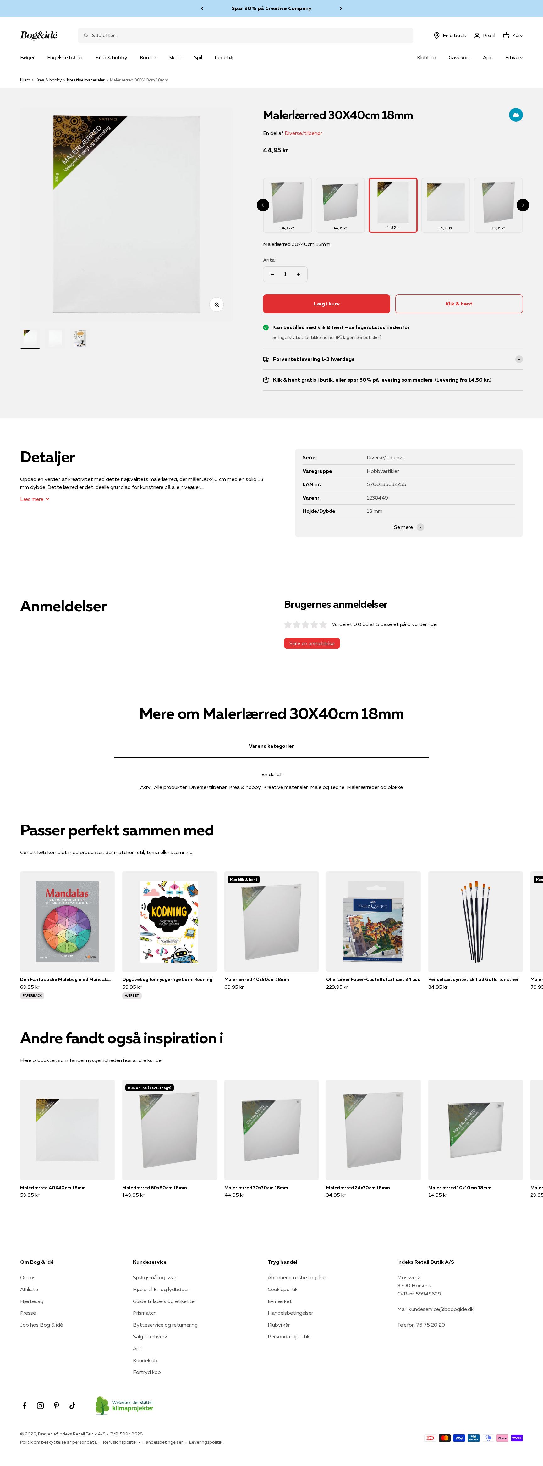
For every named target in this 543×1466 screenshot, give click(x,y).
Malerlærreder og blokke (375, 787)
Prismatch (144, 1313)
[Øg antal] (298, 274)
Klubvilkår (279, 1325)
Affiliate (29, 1289)
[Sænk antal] (272, 274)
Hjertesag (31, 1301)
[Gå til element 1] (30, 338)
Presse (28, 1313)
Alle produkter (170, 787)
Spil (198, 57)
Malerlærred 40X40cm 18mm (53, 1187)
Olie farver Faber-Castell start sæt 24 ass (373, 979)
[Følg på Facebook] (24, 1406)
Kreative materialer (86, 79)
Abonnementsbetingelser (297, 1277)
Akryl (145, 787)
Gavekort (459, 57)
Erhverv (514, 57)
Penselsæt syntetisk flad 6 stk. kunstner (473, 979)
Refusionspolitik (119, 1442)
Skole (175, 57)
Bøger (27, 57)
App (488, 57)
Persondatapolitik (289, 1336)
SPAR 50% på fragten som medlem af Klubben (271, 8)
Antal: (270, 260)
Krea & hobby (111, 57)
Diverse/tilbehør (303, 133)
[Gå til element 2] (55, 338)
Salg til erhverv (150, 1336)
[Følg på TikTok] (72, 1406)
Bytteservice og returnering (165, 1325)
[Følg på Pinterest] (56, 1406)
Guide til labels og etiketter (164, 1301)
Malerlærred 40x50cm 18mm (256, 979)
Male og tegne (327, 787)
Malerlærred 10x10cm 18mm (459, 1187)
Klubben (426, 57)
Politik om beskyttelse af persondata (58, 1442)
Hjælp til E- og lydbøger (161, 1289)
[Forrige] (202, 8)
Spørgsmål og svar (154, 1277)
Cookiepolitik (283, 1289)
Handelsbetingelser (290, 1313)
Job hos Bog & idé (41, 1325)
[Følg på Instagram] (40, 1406)
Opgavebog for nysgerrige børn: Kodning (167, 979)
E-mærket (280, 1301)
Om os (28, 1277)
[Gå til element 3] (80, 338)
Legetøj (224, 57)
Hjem (25, 79)
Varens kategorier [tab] (271, 746)
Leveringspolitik (205, 1442)
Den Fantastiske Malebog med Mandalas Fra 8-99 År (67, 979)
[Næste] (341, 8)
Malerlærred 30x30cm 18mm (256, 1187)
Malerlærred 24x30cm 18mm (358, 1187)
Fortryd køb (147, 1372)
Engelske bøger (65, 57)
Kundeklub (145, 1360)
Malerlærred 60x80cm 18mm (154, 1187)
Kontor (148, 57)
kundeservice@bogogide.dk (441, 1309)
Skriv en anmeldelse (312, 643)
